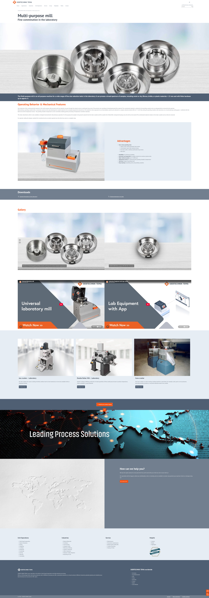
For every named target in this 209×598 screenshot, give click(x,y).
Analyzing (21, 549)
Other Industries (67, 551)
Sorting (21, 552)
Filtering (21, 554)
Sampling (21, 546)
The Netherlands (136, 574)
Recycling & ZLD (67, 554)
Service (45, 5)
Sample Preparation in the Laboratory (28, 196)
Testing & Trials (110, 548)
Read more (23, 387)
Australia (134, 579)
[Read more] (46, 339)
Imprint (168, 596)
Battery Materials (67, 541)
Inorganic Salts (66, 546)
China (133, 578)
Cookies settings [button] (186, 596)
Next (20, 240)
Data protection (176, 596)
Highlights (56, 5)
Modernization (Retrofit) (112, 544)
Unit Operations (38, 5)
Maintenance (110, 541)
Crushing (21, 548)
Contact (67, 5)
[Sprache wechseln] (189, 2)
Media (62, 5)
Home (18, 5)
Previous (20, 242)
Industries (31, 5)
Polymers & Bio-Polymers (69, 552)
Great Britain (135, 584)
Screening (21, 551)
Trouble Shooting (111, 546)
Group (50, 5)
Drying (20, 544)
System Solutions (23, 543)
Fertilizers (65, 543)
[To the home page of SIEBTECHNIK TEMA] (22, 1)
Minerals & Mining (67, 548)
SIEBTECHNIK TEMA (21, 10)
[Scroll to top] (104, 410)
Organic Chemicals (67, 549)
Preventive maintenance (112, 543)
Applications (24, 5)
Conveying (21, 556)
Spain (133, 583)
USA (133, 576)
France (133, 581)
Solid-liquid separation (24, 541)
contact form (124, 481)
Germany (134, 573)
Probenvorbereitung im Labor (117, 196)
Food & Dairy (66, 544)
